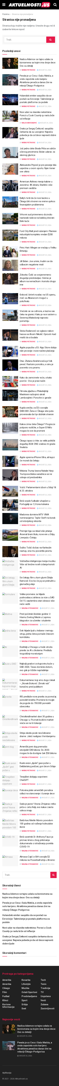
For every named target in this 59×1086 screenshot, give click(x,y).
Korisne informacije (8, 1005)
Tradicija (45, 988)
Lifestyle (26, 984)
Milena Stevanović (30, 608)
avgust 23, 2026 (44, 192)
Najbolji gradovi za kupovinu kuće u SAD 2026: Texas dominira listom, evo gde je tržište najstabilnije (37, 667)
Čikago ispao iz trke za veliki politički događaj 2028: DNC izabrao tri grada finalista (37, 444)
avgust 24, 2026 (46, 123)
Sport (24, 1000)
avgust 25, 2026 (44, 70)
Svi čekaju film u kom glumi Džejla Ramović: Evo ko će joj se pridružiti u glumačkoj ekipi (37, 581)
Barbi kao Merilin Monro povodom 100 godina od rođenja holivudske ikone (36, 823)
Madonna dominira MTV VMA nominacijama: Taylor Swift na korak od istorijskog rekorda (37, 518)
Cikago (6, 988)
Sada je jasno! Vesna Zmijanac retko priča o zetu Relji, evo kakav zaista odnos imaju (38, 807)
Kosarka (26, 980)
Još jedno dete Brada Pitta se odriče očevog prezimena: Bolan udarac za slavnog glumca (38, 152)
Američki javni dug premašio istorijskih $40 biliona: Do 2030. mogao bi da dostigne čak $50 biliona (38, 750)
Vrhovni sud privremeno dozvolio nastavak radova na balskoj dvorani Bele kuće (37, 218)
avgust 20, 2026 (47, 851)
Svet (24, 1008)
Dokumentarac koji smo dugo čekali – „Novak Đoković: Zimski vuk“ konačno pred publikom (37, 683)
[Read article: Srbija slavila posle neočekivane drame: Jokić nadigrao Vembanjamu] (10, 737)
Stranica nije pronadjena (22, 14)
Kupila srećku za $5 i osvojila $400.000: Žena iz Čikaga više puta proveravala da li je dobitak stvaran (36, 411)
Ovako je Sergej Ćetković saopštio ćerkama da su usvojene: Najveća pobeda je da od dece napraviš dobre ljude (27, 940)
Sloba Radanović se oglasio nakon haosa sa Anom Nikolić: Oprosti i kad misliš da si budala (38, 334)
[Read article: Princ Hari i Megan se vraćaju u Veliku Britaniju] (10, 251)
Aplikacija (6, 1073)
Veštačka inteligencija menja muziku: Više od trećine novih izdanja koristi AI (38, 564)
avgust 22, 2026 (44, 402)
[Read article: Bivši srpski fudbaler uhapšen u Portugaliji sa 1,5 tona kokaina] (10, 505)
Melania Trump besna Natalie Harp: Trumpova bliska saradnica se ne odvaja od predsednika (37, 474)
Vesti (43, 1000)
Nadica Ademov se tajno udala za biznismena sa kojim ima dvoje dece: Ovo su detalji (38, 62)
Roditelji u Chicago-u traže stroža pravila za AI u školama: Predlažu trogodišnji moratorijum (36, 650)
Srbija (25, 1004)
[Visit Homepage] (29, 4)
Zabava (44, 1004)
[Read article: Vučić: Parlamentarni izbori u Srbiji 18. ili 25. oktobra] (10, 491)
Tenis (43, 984)
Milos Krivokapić (29, 123)
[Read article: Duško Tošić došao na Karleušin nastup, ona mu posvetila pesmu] (10, 551)
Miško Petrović (28, 70)
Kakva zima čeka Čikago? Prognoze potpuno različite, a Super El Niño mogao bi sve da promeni (37, 427)
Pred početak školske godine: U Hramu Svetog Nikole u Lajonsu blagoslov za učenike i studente (35, 617)
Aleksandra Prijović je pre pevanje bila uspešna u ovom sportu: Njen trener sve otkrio (38, 168)
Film (4, 992)
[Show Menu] (3, 4)
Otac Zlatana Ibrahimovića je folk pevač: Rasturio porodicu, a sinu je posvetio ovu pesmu (36, 364)
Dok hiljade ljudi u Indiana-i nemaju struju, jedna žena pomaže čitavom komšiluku (37, 634)
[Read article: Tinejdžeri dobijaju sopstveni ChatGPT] (10, 780)
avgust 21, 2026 (47, 608)
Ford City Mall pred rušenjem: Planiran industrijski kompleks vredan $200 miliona (38, 234)
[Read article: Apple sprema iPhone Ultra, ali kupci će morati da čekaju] (10, 461)
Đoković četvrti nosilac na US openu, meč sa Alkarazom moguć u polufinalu (38, 298)
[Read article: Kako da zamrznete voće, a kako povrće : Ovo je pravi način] (10, 381)
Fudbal (5, 996)
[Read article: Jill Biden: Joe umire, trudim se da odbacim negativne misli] (10, 265)
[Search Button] (55, 4)
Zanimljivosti (47, 1008)
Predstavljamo (29, 996)
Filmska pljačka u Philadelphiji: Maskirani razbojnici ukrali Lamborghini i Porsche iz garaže (35, 394)
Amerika (6, 980)
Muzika (25, 988)
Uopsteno (46, 996)
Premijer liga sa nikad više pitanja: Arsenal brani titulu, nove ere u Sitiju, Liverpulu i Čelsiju (37, 534)
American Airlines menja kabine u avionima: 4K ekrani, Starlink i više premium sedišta (36, 185)
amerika (6, 984)
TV (42, 992)
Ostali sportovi (29, 992)
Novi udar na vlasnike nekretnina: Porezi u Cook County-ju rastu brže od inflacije (37, 115)
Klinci (5, 1000)
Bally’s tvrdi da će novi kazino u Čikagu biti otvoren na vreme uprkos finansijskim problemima (37, 201)
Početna (5, 14)
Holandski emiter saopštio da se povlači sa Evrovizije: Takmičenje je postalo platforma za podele (37, 99)
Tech (43, 980)
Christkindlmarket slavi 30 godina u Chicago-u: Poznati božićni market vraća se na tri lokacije (37, 720)
